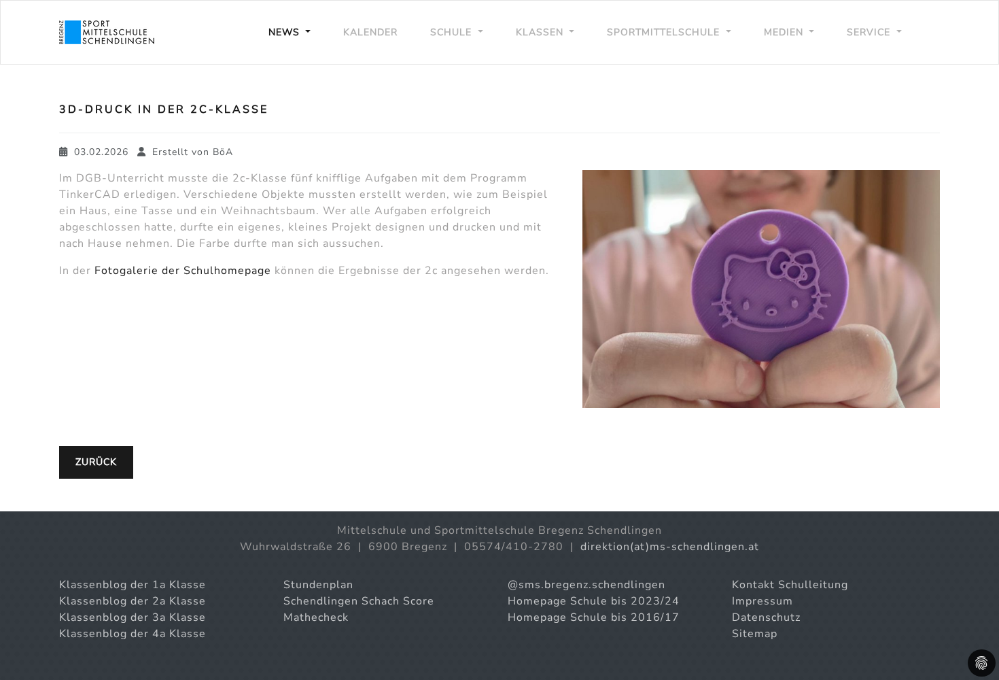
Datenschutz (766, 617)
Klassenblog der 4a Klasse (132, 633)
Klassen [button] (541, 32)
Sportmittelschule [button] (665, 32)
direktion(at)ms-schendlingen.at (669, 546)
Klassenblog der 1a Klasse (132, 584)
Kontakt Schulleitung (790, 584)
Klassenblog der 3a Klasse (132, 617)
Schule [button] (452, 32)
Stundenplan (318, 584)
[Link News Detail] (106, 32)
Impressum (762, 601)
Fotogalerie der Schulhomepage (182, 270)
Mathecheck (316, 617)
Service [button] (870, 32)
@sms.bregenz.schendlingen (586, 584)
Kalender (370, 32)
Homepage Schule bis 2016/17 (594, 617)
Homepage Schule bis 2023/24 (594, 601)
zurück (96, 462)
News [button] (285, 32)
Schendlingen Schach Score (358, 601)
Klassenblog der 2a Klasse (132, 601)
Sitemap (754, 633)
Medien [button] (785, 32)
